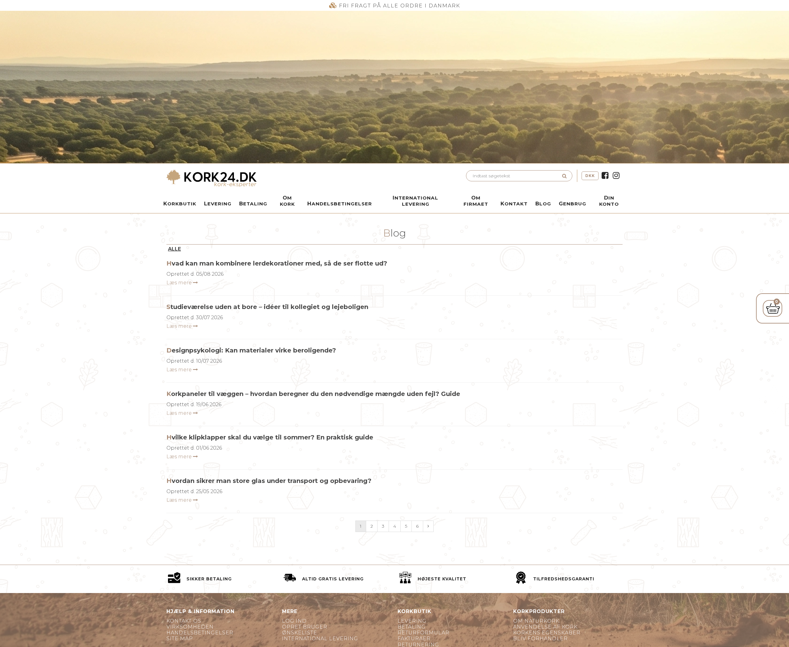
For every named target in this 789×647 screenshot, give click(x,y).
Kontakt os (183, 621)
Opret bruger (304, 627)
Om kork (287, 201)
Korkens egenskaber (546, 633)
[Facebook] (605, 175)
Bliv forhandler (540, 638)
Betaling (253, 203)
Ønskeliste (299, 633)
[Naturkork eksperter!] (278, 178)
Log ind (294, 621)
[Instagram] (616, 175)
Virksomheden (190, 627)
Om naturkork (536, 621)
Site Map (179, 638)
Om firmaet (476, 201)
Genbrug (572, 203)
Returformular (423, 633)
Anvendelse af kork (545, 627)
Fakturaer (414, 638)
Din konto (609, 201)
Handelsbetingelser (339, 203)
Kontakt (514, 203)
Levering (217, 203)
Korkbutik (179, 203)
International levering (415, 201)
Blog (543, 203)
